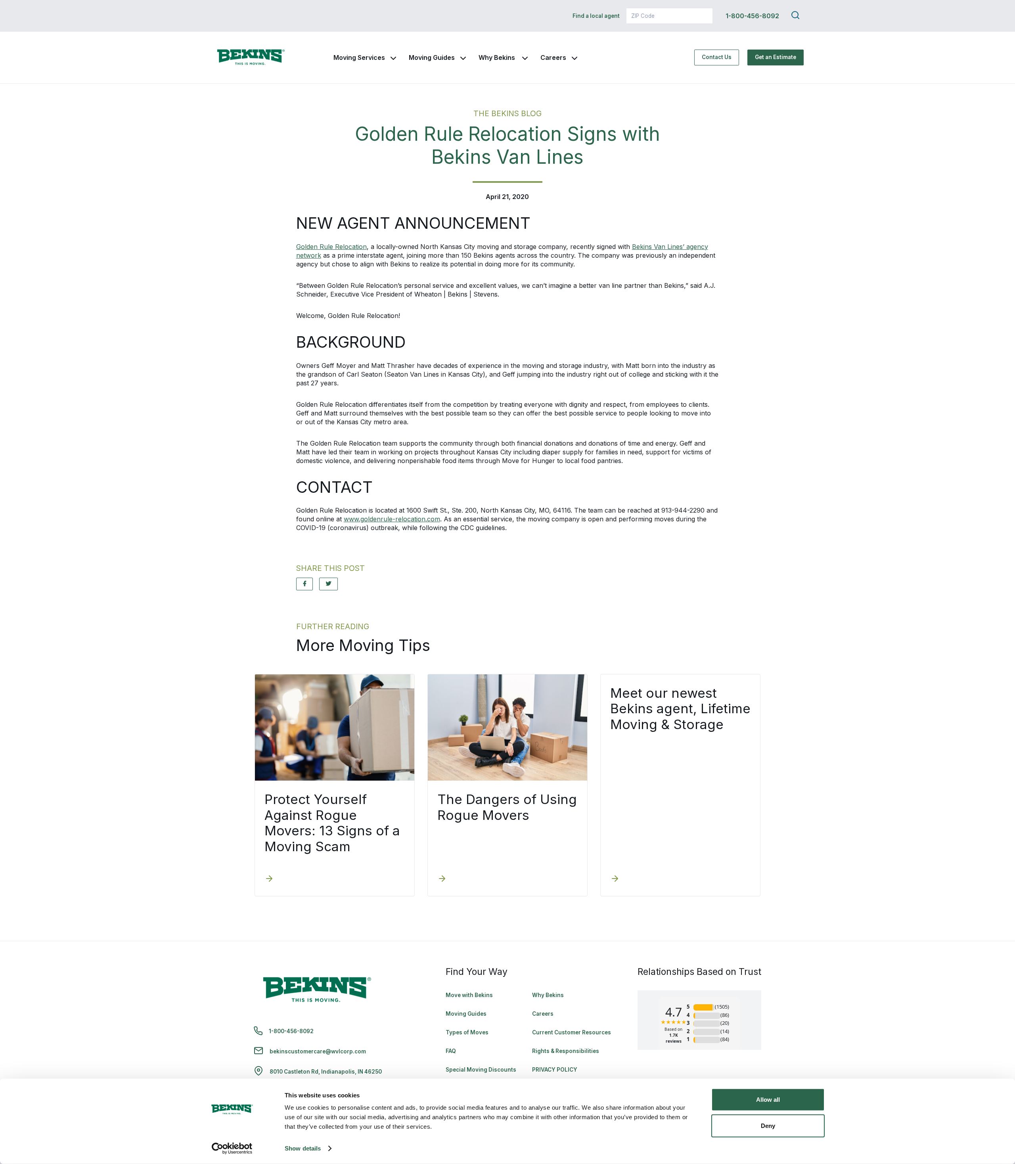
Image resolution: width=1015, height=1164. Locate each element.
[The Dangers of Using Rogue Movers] (442, 879)
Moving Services (359, 57)
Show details (303, 1148)
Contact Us (717, 57)
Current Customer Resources (571, 1032)
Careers (553, 57)
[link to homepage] (251, 57)
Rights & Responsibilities (565, 1051)
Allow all (768, 1099)
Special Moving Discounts (481, 1069)
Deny (768, 1125)
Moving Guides (432, 57)
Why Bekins (498, 57)
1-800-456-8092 (752, 16)
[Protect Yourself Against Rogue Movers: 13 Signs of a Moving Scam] (269, 879)
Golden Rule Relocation (331, 247)
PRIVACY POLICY (554, 1069)
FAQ (451, 1051)
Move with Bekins (469, 995)
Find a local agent (596, 16)
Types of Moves (467, 1032)
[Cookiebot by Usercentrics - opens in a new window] (232, 1148)
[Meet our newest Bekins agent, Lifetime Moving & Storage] (615, 879)
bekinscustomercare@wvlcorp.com (318, 1051)
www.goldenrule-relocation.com (392, 519)
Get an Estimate (775, 57)
